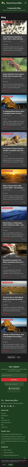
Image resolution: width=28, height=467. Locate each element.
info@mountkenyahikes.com (11, 455)
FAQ (2, 424)
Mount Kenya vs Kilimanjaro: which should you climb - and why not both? (13, 225)
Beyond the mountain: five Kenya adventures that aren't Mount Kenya (13, 262)
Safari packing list (6, 422)
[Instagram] (8, 406)
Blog (2, 418)
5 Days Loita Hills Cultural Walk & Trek (11, 434)
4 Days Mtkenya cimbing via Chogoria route (13, 436)
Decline (4, 464)
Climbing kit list (5, 420)
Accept (10, 464)
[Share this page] (24, 458)
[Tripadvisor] (13, 406)
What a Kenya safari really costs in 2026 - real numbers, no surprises (13, 188)
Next (18, 357)
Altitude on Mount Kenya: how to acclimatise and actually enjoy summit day (13, 336)
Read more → (6, 53)
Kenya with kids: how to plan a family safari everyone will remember (13, 76)
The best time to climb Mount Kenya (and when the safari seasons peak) (13, 299)
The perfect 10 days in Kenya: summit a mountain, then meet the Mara (13, 150)
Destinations (4, 415)
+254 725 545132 (8, 452)
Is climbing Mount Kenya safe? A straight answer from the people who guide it (13, 113)
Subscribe (14, 379)
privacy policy (22, 461)
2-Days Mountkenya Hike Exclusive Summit (13, 439)
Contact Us (4, 427)
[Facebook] (2, 406)
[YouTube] (10, 406)
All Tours (3, 413)
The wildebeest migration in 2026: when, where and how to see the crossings (14, 39)
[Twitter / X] (5, 406)
